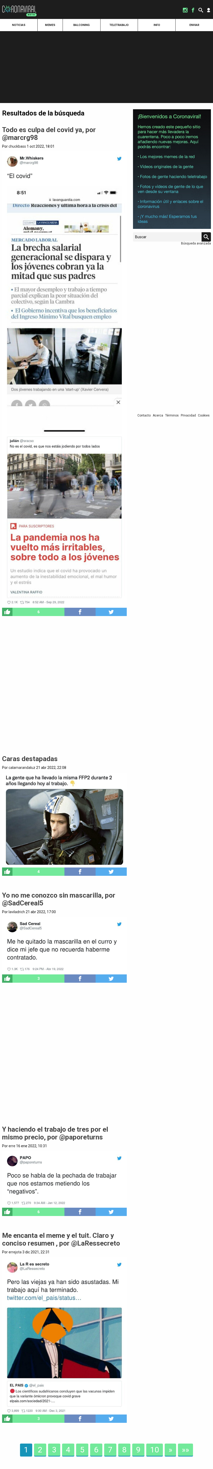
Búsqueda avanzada (196, 243)
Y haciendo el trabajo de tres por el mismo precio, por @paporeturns (55, 1133)
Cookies (204, 415)
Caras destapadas (30, 759)
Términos (172, 415)
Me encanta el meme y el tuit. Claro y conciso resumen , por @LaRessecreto (61, 1239)
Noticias (18, 25)
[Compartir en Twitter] (111, 612)
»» (185, 1449)
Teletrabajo (119, 25)
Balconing (81, 25)
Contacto (144, 415)
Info (157, 25)
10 (154, 1449)
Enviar (194, 25)
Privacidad (188, 415)
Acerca (158, 415)
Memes (50, 25)
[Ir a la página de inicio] (19, 5)
